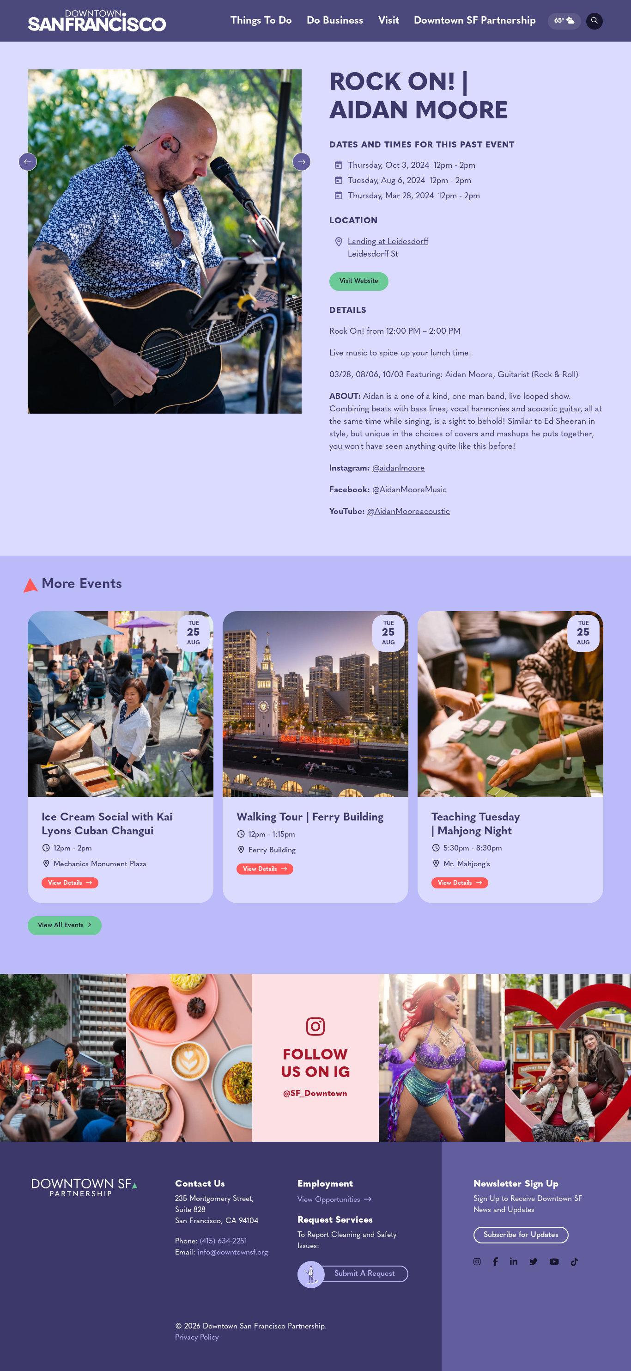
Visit (388, 21)
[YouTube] (554, 1262)
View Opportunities (328, 1200)
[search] (594, 21)
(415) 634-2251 (223, 1241)
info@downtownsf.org (233, 1252)
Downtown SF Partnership (475, 21)
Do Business (335, 21)
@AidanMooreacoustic (408, 512)
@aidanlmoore (398, 469)
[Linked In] (513, 1262)
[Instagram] (477, 1262)
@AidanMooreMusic (409, 490)
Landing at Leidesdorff (388, 242)
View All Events (61, 925)
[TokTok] (574, 1262)
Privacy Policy (196, 1337)
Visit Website (359, 281)
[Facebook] (495, 1262)
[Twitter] (533, 1262)
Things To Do (261, 21)
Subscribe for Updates (521, 1235)
